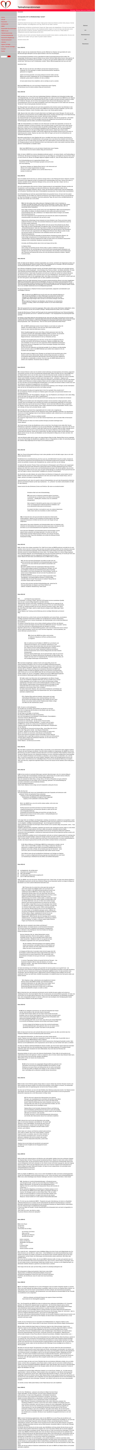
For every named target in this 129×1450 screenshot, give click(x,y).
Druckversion (20, 11)
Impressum (83, 10)
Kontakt (88, 10)
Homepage (72, 10)
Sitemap (78, 10)
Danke (92, 10)
